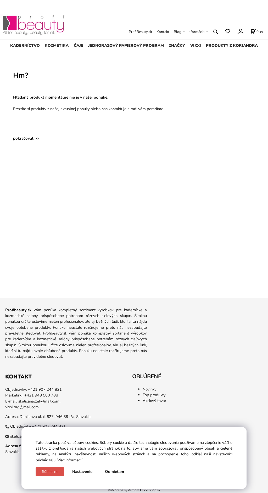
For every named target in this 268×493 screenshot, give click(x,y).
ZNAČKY (177, 45)
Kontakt (163, 31)
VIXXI (195, 45)
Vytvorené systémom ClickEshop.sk (134, 490)
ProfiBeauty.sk (140, 31)
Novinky (150, 389)
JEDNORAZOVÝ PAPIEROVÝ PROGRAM (126, 45)
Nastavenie (82, 471)
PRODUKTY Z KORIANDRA (232, 45)
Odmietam (114, 471)
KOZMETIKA (57, 45)
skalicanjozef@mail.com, (39, 401)
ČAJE (78, 45)
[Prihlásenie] (240, 31)
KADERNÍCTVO (25, 45)
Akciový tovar (154, 400)
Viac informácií (69, 460)
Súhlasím (50, 471)
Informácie (195, 31)
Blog (177, 31)
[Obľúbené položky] (227, 31)
